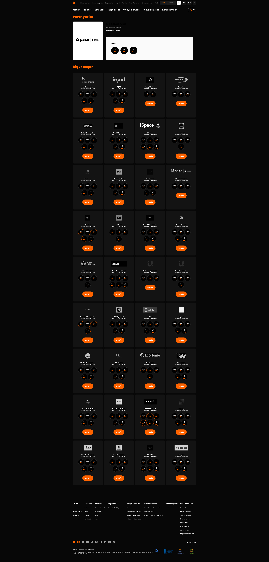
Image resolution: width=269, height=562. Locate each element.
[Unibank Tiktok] (114, 542)
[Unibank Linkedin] (92, 542)
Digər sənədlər (184, 526)
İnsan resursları (185, 519)
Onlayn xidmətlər (131, 10)
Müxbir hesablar (185, 512)
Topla (96, 519)
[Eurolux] (88, 233)
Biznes (171, 3)
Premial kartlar (77, 512)
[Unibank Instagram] (101, 542)
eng (184, 3)
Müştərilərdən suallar (187, 534)
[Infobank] (180, 551)
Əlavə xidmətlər (151, 10)
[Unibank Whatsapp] (109, 542)
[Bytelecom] (150, 187)
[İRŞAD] (119, 95)
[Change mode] (179, 3)
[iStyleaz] (181, 325)
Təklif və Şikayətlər (186, 515)
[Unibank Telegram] (105, 542)
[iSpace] (150, 141)
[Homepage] (74, 4)
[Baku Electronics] (88, 141)
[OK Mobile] (119, 371)
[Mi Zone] (119, 233)
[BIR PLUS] (150, 463)
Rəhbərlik (183, 508)
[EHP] (168, 551)
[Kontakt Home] (88, 95)
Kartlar (76, 10)
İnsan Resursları (134, 3)
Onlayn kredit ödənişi (133, 515)
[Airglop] (181, 463)
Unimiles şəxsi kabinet (133, 512)
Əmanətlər (100, 10)
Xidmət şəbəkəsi (85, 3)
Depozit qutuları (149, 512)
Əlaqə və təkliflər (147, 3)
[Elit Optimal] (119, 325)
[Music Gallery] (119, 187)
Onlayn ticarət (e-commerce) (153, 515)
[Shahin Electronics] (88, 371)
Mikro (86, 512)
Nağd (86, 508)
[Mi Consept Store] (150, 279)
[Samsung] (181, 141)
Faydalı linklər (184, 530)
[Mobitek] (150, 325)
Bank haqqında (97, 3)
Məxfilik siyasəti (191, 542)
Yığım (96, 515)
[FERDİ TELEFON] (150, 417)
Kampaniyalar (169, 10)
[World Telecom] (119, 141)
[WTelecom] (181, 371)
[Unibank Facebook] (83, 542)
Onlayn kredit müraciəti (134, 519)
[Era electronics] (181, 279)
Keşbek (118, 3)
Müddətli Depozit (100, 508)
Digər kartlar (76, 515)
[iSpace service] (181, 187)
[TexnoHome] (181, 233)
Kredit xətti (88, 519)
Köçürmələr (114, 10)
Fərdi (163, 3)
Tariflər (124, 3)
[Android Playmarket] (78, 542)
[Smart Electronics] (150, 233)
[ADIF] (156, 551)
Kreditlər (87, 10)
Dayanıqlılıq (109, 3)
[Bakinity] (181, 95)
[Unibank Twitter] (87, 542)
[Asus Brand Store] (119, 279)
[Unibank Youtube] (96, 542)
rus (189, 3)
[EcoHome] (150, 371)
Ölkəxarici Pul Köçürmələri (116, 508)
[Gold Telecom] (119, 463)
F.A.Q (156, 3)
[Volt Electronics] (88, 463)
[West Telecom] (88, 279)
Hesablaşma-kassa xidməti (153, 508)
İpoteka (87, 515)
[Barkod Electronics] (88, 325)
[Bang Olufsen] (150, 95)
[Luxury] (181, 417)
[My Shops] (88, 187)
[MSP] (191, 551)
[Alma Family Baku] (119, 417)
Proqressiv (98, 512)
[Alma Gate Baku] (88, 417)
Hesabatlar (183, 523)
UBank (129, 508)
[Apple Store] (74, 542)
